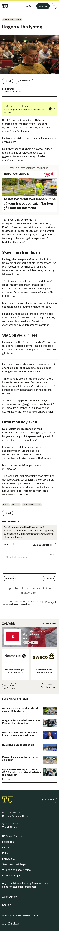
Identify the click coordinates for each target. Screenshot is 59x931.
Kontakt (6, 905)
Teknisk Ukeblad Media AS (27, 916)
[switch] (52, 108)
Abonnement (9, 897)
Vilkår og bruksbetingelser (16, 870)
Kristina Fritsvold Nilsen (15, 816)
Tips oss (49, 799)
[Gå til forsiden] (5, 6)
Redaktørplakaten (26, 886)
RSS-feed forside (12, 836)
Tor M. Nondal (10, 827)
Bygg (6, 505)
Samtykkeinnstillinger (14, 864)
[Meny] (54, 6)
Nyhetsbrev (8, 858)
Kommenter (25, 81)
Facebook (8, 842)
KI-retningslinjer (11, 875)
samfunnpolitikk (12, 20)
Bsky (5, 853)
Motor (15, 505)
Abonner (43, 6)
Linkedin (6, 847)
